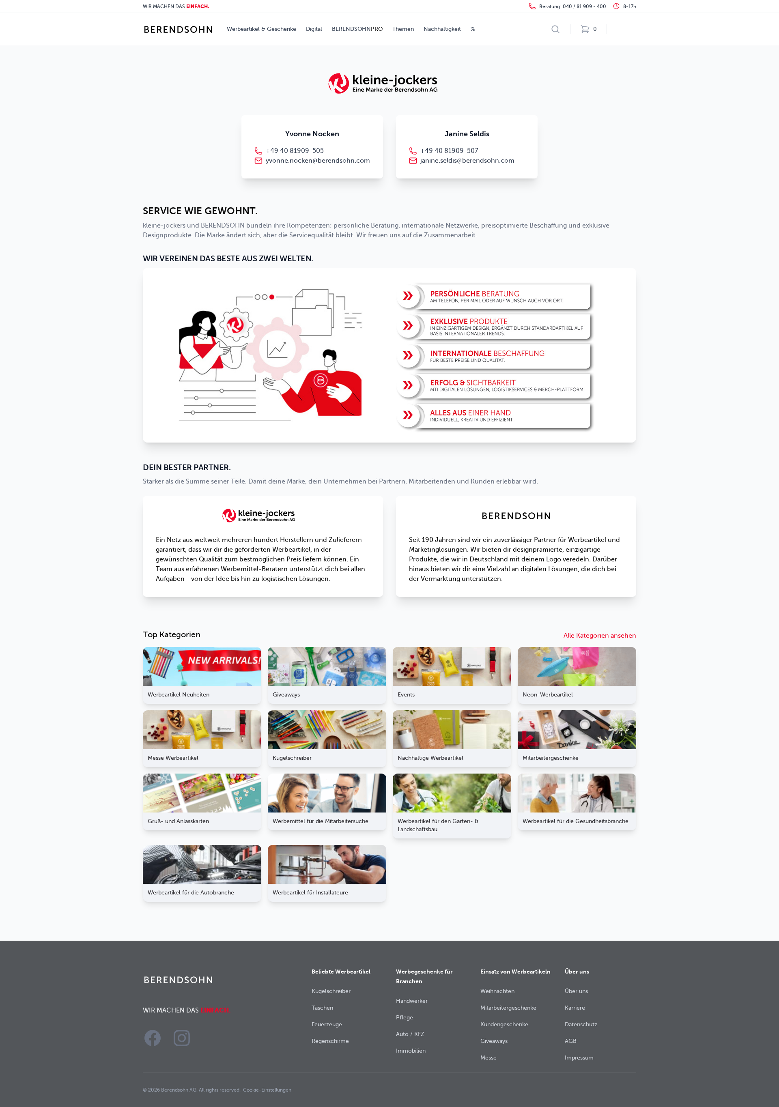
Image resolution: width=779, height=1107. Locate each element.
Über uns (576, 991)
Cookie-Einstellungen (267, 1090)
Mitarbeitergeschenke (508, 1008)
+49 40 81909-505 (295, 151)
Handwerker (412, 1001)
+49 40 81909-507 (449, 151)
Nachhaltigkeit (442, 29)
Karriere (575, 1008)
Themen (403, 29)
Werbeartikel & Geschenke (261, 29)
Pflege (404, 1018)
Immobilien (411, 1051)
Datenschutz (581, 1024)
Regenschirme (330, 1041)
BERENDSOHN (357, 29)
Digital (314, 29)
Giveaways (494, 1041)
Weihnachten (497, 991)
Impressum (579, 1058)
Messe (488, 1058)
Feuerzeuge (327, 1024)
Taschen (322, 1008)
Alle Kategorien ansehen (600, 635)
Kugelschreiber (331, 991)
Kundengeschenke (504, 1024)
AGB (571, 1041)
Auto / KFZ (410, 1034)
